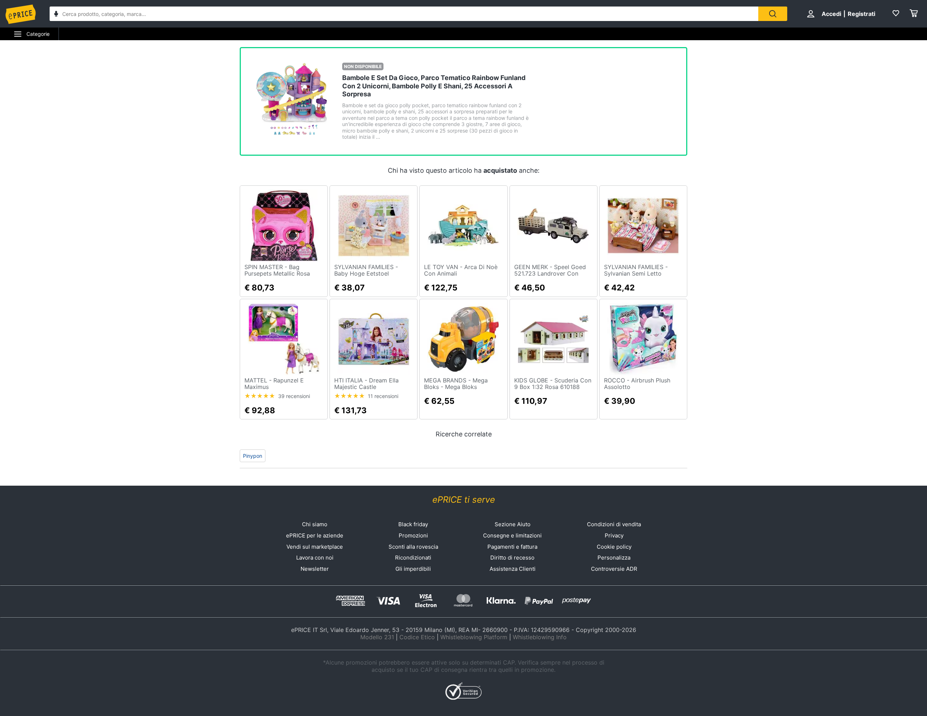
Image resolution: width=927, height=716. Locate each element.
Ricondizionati (413, 557)
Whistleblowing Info (540, 637)
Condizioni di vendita (614, 524)
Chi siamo (314, 524)
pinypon (252, 456)
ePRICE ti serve (463, 499)
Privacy (614, 535)
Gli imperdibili (413, 568)
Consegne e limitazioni (512, 535)
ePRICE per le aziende (314, 535)
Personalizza (613, 557)
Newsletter (315, 568)
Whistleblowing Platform (473, 637)
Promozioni (413, 535)
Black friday (413, 524)
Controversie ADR (614, 568)
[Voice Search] (56, 14)
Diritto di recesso (512, 557)
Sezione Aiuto (512, 524)
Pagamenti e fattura (512, 546)
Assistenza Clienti (513, 568)
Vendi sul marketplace (314, 546)
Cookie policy (614, 546)
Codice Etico (417, 637)
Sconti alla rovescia (413, 546)
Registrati (861, 13)
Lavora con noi (315, 557)
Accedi (831, 13)
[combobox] (404, 14)
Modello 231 (377, 637)
